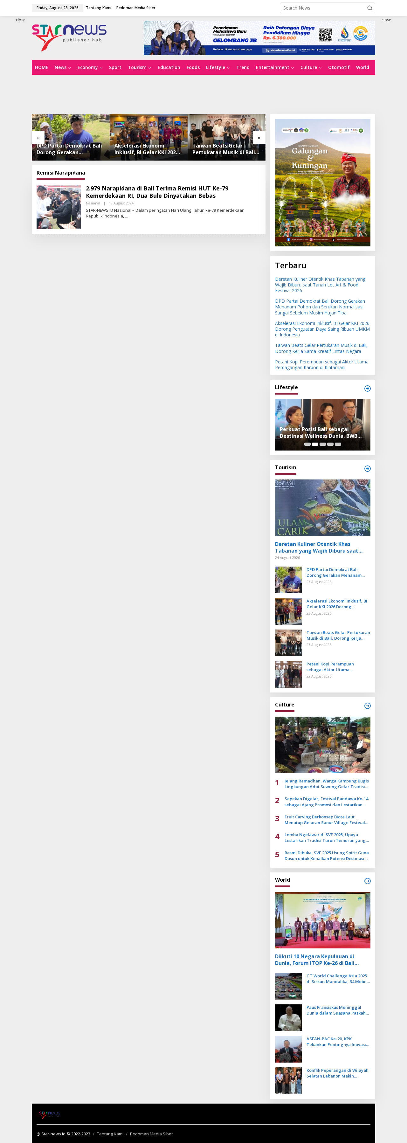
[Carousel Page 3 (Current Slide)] (323, 444)
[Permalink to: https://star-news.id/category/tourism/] (367, 468)
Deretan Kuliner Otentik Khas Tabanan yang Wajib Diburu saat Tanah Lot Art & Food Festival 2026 (320, 284)
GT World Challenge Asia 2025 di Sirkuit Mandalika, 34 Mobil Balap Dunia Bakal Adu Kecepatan (337, 978)
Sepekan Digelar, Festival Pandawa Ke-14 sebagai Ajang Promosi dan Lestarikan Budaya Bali (326, 801)
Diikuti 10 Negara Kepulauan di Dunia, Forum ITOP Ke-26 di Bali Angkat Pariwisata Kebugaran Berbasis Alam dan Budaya (315, 960)
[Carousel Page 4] (330, 444)
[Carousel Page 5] (338, 444)
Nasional (93, 203)
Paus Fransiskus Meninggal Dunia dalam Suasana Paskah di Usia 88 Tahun (336, 1010)
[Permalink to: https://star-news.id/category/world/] (367, 881)
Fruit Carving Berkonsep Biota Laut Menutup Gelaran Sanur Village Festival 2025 (325, 819)
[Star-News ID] (69, 37)
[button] (369, 8)
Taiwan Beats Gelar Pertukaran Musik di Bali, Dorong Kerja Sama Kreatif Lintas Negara (146, 149)
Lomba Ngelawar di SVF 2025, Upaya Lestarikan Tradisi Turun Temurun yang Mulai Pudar (325, 837)
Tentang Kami (110, 1134)
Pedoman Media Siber (151, 1134)
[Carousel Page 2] (315, 444)
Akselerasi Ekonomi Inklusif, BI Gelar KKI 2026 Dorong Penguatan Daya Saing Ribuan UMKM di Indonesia (69, 149)
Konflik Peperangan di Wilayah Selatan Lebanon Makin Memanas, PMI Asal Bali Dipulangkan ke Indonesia (338, 1073)
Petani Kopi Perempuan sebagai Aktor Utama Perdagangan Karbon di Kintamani (222, 149)
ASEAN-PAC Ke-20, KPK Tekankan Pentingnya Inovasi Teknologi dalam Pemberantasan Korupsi (336, 1041)
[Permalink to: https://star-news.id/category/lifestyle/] (367, 388)
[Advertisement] (203, 93)
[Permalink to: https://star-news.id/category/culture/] (367, 706)
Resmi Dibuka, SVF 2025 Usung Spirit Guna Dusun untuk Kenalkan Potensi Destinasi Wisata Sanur (327, 855)
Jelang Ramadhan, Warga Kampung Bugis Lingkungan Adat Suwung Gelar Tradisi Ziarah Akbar (327, 783)
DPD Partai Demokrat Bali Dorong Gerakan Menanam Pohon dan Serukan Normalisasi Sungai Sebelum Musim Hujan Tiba (320, 306)
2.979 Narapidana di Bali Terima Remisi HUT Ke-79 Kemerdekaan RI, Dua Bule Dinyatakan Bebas (157, 191)
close (20, 20)
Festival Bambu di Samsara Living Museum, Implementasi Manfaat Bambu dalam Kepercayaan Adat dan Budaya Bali (322, 432)
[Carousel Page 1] (307, 444)
